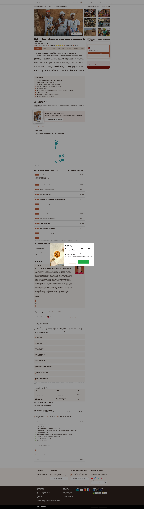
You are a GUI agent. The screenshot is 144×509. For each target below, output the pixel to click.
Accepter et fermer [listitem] (83, 261)
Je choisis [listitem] (73, 261)
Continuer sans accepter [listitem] (79, 264)
